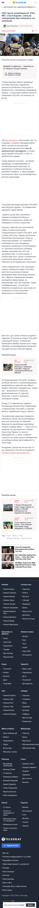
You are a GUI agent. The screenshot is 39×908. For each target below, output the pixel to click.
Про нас (5, 853)
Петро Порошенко (10, 788)
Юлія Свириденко (10, 795)
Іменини (25, 782)
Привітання (26, 721)
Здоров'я (24, 664)
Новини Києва (16, 501)
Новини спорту (27, 632)
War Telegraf (17, 361)
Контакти (5, 875)
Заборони (26, 775)
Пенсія (4, 803)
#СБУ (9, 536)
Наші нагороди (8, 871)
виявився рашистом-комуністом (15, 453)
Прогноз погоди (28, 619)
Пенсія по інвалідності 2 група (8, 813)
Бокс (24, 640)
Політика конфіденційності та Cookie (16, 857)
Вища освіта (27, 611)
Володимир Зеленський (7, 765)
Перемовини (8, 741)
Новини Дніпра (16, 519)
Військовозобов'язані (30, 744)
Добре (30, 905)
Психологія (26, 680)
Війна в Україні (8, 729)
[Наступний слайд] (37, 7)
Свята (23, 759)
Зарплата (26, 589)
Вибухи (6, 737)
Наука (4, 664)
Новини (5, 584)
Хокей (24, 647)
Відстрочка (26, 741)
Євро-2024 (26, 651)
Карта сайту (7, 883)
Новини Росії (8, 703)
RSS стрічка (7, 890)
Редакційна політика (10, 860)
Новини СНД (8, 706)
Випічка (25, 807)
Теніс (24, 644)
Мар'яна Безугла (9, 792)
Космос (6, 672)
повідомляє (13, 140)
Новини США (8, 699)
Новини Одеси (8, 600)
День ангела (27, 778)
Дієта (24, 676)
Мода (24, 703)
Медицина (26, 604)
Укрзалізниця (8, 657)
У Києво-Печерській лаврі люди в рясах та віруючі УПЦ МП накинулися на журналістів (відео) (24, 509)
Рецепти (24, 803)
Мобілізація (25, 729)
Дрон (5, 680)
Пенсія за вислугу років (10, 829)
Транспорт (7, 642)
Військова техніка (10, 752)
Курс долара (8, 653)
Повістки (25, 733)
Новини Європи (9, 695)
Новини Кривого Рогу (9, 612)
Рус (35, 2)
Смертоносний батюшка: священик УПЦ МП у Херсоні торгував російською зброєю (23, 369)
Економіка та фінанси (7, 633)
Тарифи (6, 649)
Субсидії (25, 600)
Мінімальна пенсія (10, 824)
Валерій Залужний (10, 780)
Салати (25, 822)
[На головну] (19, 2)
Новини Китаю (8, 710)
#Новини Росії (26, 538)
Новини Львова (9, 604)
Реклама (5, 868)
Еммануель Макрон (10, 777)
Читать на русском (8, 31)
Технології (7, 669)
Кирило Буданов (9, 784)
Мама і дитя (27, 669)
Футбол (25, 636)
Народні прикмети (29, 767)
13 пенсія (7, 807)
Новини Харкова (9, 593)
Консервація (27, 811)
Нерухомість (8, 646)
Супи (24, 815)
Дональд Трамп (9, 769)
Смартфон (7, 683)
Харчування (27, 672)
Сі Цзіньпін (7, 773)
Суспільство (26, 584)
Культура (25, 710)
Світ (3, 691)
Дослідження (27, 683)
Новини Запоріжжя (10, 608)
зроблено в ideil (8, 901)
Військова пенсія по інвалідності (9, 820)
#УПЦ (21, 536)
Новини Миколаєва (10, 624)
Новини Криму (8, 621)
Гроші (5, 638)
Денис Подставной (12, 26)
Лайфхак (25, 714)
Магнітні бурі (27, 718)
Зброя (5, 744)
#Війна (14, 536)
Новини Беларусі (9, 714)
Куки (22, 905)
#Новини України (13, 538)
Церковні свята (28, 764)
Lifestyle (24, 691)
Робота (25, 593)
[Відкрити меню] (3, 2)
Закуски (25, 826)
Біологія (6, 676)
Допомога (26, 615)
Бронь (24, 737)
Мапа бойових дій (10, 733)
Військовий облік (28, 748)
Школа (24, 608)
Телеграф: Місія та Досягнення (14, 886)
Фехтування (27, 655)
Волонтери (7, 748)
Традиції (25, 771)
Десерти (25, 818)
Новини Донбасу (9, 617)
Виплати (25, 596)
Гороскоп (25, 695)
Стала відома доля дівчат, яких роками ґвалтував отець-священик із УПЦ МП (23, 525)
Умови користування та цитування (15, 864)
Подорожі (26, 706)
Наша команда (8, 879)
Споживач (26, 699)
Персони (5, 759)
